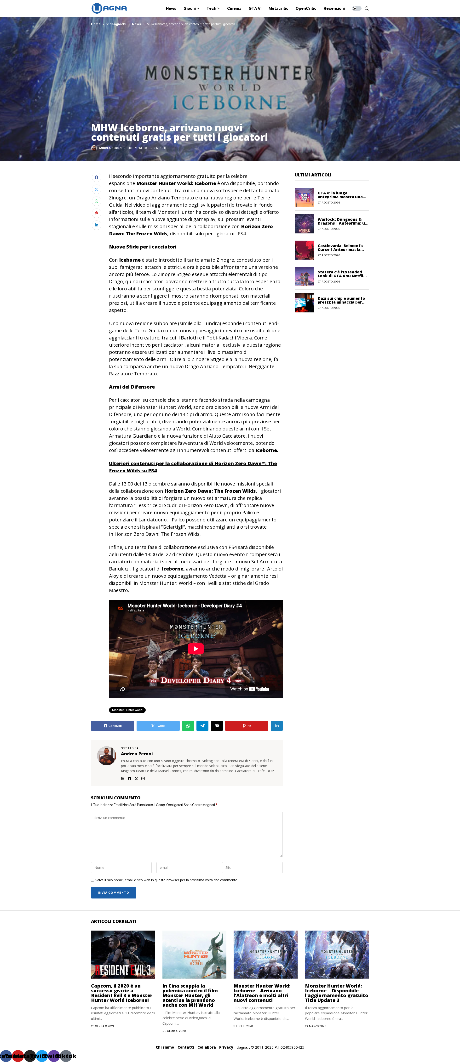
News (136, 24)
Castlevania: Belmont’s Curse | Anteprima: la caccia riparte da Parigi (341, 249)
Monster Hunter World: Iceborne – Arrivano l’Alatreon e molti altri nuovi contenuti (262, 993)
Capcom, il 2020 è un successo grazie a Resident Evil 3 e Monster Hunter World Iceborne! (121, 993)
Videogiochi (116, 24)
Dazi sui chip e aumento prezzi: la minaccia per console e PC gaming (341, 301)
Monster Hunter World (127, 710)
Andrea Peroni (110, 148)
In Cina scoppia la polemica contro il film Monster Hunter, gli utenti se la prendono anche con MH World (190, 995)
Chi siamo (165, 1047)
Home (96, 24)
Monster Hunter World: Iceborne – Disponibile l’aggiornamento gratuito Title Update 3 (336, 993)
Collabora (206, 1047)
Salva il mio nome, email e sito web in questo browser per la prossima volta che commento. (166, 880)
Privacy (226, 1047)
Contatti (186, 1047)
